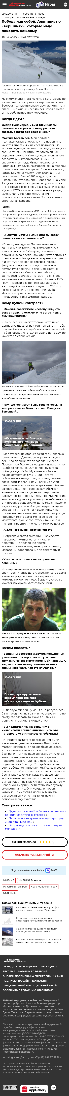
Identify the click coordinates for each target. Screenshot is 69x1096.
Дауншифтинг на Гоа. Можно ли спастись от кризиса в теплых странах (35, 813)
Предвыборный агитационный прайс (30, 985)
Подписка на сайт (16, 980)
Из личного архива (39, 92)
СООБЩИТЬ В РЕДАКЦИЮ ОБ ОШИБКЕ (28, 990)
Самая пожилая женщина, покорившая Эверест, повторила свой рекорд (36, 930)
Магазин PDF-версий (32, 971)
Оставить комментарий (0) (34, 854)
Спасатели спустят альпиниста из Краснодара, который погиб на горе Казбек (39, 919)
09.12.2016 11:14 (10, 13)
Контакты (39, 980)
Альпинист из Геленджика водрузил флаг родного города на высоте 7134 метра (38, 908)
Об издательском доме (20, 966)
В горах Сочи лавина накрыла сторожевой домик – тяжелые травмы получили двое (38, 940)
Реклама (9, 971)
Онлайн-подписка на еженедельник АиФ (33, 976)
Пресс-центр (48, 966)
